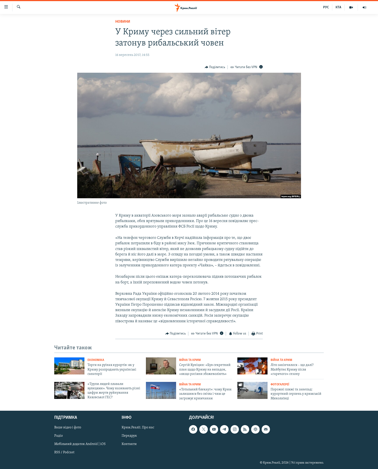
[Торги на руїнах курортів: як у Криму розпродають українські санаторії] (69, 365)
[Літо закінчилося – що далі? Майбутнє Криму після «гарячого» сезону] (252, 365)
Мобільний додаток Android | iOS (80, 444)
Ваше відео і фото (67, 427)
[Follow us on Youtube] (214, 429)
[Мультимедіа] (351, 7)
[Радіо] (364, 7)
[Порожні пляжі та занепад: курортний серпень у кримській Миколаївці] (252, 390)
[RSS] (245, 429)
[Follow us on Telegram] (224, 429)
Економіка (96, 360)
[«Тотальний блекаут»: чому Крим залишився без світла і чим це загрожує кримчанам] (161, 390)
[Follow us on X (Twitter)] (203, 429)
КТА (338, 7)
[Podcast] (255, 429)
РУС (326, 7)
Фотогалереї (280, 384)
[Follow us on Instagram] (235, 429)
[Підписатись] (266, 429)
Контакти (129, 444)
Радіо (58, 436)
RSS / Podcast (64, 452)
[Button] (215, 67)
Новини (122, 22)
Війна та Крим (190, 360)
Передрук (129, 436)
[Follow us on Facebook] (193, 429)
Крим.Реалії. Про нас (138, 427)
